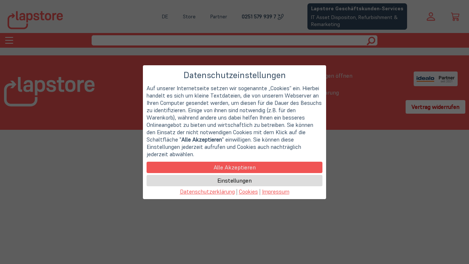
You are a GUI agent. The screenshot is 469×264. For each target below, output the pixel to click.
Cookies (248, 191)
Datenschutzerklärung (207, 191)
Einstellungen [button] (234, 180)
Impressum (275, 191)
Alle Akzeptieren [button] (235, 167)
